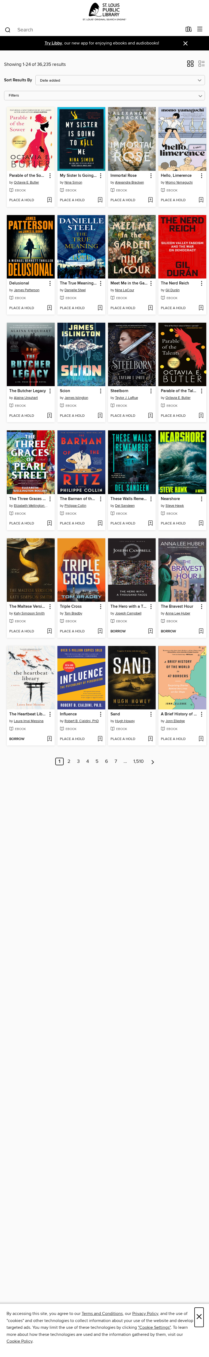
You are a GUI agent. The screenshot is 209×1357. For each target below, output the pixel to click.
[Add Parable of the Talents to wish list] (201, 416)
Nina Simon (73, 182)
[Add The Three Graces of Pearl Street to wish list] (49, 523)
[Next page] (152, 761)
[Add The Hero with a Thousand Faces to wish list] (150, 631)
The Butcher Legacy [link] (27, 391)
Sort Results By (18, 80)
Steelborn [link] (119, 391)
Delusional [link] (19, 283)
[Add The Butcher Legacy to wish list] (49, 416)
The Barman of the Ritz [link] (79, 499)
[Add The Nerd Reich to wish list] (201, 308)
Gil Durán (172, 290)
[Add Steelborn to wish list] (150, 416)
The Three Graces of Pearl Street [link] (28, 499)
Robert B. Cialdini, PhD (81, 721)
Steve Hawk (174, 506)
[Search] (7, 29)
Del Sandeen (125, 506)
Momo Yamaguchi (179, 182)
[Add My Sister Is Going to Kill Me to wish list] (100, 200)
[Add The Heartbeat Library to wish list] (49, 739)
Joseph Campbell (128, 613)
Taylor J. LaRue (126, 398)
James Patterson (26, 290)
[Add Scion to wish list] (100, 416)
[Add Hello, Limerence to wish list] (201, 200)
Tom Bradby (73, 613)
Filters (14, 95)
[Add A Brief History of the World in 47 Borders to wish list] (201, 739)
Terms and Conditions (102, 1313)
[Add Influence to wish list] (100, 739)
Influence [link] (68, 714)
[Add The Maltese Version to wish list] (49, 631)
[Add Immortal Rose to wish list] (150, 200)
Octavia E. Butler (26, 182)
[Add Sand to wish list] (150, 739)
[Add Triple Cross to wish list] (100, 631)
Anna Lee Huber (177, 613)
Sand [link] (115, 714)
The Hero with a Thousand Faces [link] (129, 606)
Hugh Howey (125, 721)
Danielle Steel (75, 290)
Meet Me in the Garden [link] (129, 283)
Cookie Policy (19, 1341)
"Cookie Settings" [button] (154, 1327)
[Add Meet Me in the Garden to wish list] (150, 308)
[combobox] (93, 29)
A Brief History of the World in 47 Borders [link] (180, 714)
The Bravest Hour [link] (177, 606)
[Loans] (189, 30)
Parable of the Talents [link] (180, 391)
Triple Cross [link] (71, 606)
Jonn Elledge (175, 721)
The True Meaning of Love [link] (79, 283)
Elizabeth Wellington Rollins (31, 506)
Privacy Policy (145, 1313)
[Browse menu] (200, 29)
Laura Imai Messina (29, 721)
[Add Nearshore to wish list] (201, 523)
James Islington (76, 398)
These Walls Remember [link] (129, 499)
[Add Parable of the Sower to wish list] (49, 200)
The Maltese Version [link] (28, 606)
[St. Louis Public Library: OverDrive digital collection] (104, 11)
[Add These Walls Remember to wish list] (150, 523)
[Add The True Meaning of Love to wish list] (100, 308)
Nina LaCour (124, 290)
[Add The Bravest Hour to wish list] (201, 631)
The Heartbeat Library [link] (28, 714)
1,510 (138, 761)
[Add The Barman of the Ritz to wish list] (100, 523)
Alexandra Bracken (129, 182)
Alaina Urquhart (26, 398)
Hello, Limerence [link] (176, 175)
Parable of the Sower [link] (28, 175)
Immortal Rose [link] (123, 175)
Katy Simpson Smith (29, 613)
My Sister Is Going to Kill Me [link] (79, 175)
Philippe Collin (75, 506)
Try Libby (53, 43)
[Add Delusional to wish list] (49, 308)
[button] (190, 65)
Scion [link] (65, 391)
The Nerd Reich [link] (175, 283)
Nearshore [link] (170, 499)
